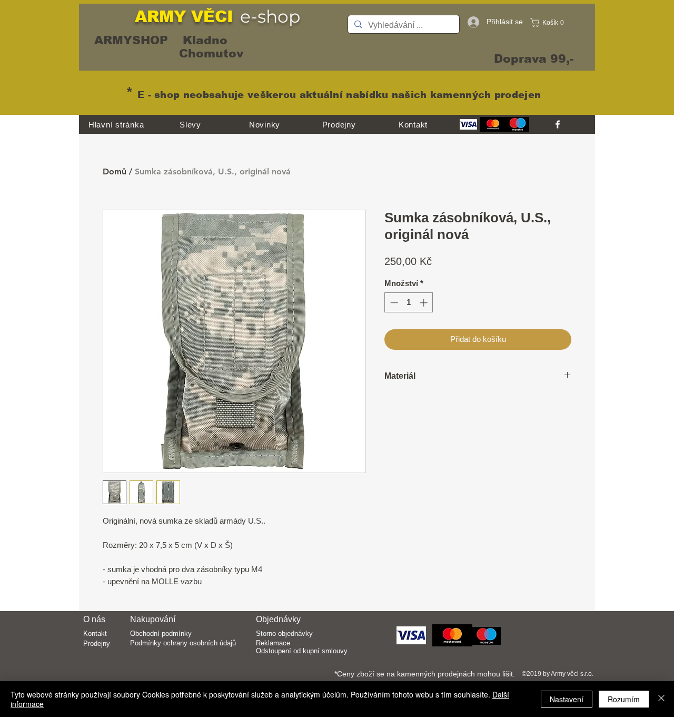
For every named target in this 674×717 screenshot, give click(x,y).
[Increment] (425, 302)
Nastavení (566, 699)
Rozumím (624, 699)
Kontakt (95, 633)
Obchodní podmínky (161, 633)
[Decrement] (393, 302)
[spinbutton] (409, 302)
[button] (550, 22)
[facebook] (557, 124)
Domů (114, 171)
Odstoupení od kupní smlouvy (302, 651)
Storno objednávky (284, 633)
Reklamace (273, 643)
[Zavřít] (661, 699)
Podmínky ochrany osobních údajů (183, 643)
